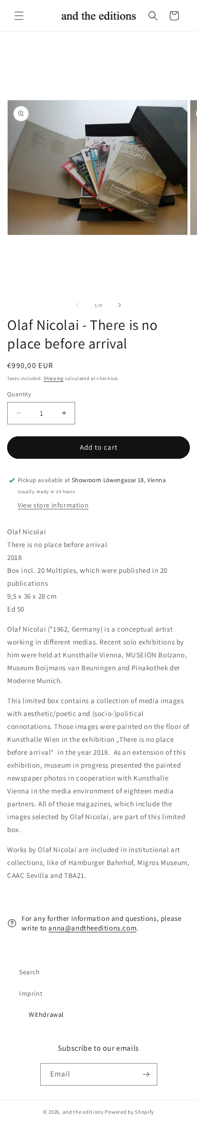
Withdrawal (46, 1014)
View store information (53, 505)
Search (29, 972)
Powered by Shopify (129, 1111)
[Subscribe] (146, 1074)
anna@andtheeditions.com (92, 927)
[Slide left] (77, 305)
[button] (19, 15)
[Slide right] (119, 305)
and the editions (83, 1111)
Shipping (54, 378)
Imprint (31, 993)
